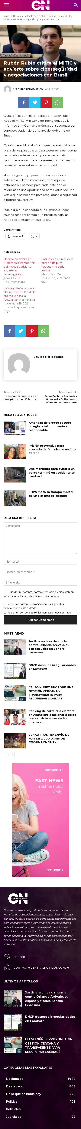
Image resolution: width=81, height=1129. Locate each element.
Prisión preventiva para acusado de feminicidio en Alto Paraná (52, 449)
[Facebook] (23, 102)
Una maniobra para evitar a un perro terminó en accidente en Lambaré (52, 472)
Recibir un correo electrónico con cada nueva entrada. (39, 612)
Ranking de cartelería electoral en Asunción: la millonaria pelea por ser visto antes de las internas (52, 716)
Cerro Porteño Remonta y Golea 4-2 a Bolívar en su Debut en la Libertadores (60, 399)
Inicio (6, 16)
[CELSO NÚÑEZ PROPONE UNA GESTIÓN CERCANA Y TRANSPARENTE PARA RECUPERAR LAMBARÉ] (15, 693)
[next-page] (12, 754)
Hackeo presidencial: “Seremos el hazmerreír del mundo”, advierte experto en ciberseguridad (19, 266)
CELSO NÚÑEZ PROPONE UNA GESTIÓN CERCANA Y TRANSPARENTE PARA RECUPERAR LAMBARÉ (51, 692)
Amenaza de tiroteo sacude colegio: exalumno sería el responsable (50, 426)
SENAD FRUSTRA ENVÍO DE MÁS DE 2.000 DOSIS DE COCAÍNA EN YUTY (49, 738)
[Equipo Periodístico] (8, 89)
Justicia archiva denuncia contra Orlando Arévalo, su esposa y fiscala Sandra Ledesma (49, 646)
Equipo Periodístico (29, 89)
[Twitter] (34, 102)
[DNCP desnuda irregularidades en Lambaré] (15, 671)
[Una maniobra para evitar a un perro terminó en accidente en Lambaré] (15, 475)
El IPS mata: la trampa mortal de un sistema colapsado (51, 493)
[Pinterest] (46, 102)
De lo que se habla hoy (25, 16)
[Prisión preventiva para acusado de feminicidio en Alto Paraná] (15, 451)
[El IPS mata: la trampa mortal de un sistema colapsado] (15, 498)
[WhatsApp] (57, 102)
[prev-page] (6, 754)
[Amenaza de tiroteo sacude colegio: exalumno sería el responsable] (15, 428)
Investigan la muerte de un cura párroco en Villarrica (21, 398)
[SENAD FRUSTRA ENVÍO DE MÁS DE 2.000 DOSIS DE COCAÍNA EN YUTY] (15, 740)
